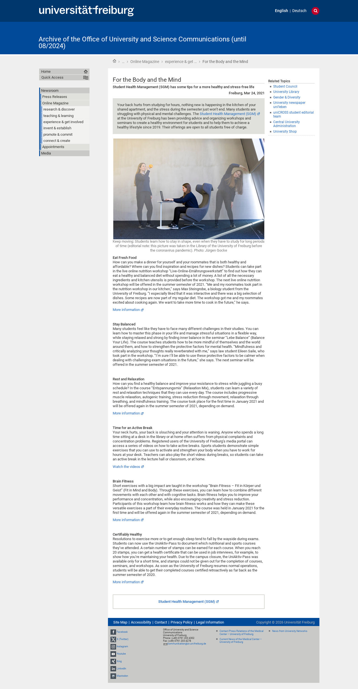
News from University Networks (289, 631)
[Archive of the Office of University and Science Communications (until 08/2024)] (292, 37)
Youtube (121, 654)
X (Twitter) (122, 639)
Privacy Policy (181, 622)
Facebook (122, 632)
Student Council (285, 86)
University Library (286, 92)
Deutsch (299, 10)
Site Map (120, 622)
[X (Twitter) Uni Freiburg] (113, 639)
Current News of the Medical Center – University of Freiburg (241, 641)
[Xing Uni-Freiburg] (113, 661)
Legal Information (210, 622)
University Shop (285, 131)
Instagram (122, 646)
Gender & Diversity (286, 97)
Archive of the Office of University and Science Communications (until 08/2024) (142, 42)
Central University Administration (286, 124)
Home (114, 61)
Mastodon (122, 675)
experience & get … (181, 61)
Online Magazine (144, 61)
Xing (119, 661)
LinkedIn (121, 668)
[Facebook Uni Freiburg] (113, 632)
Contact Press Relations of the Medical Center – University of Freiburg (241, 633)
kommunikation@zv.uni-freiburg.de (187, 643)
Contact (161, 622)
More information (126, 310)
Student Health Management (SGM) (228, 114)
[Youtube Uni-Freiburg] (113, 654)
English (281, 10)
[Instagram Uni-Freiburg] (113, 646)
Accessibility (141, 622)
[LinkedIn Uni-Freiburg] (113, 668)
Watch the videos (126, 467)
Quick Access (52, 77)
